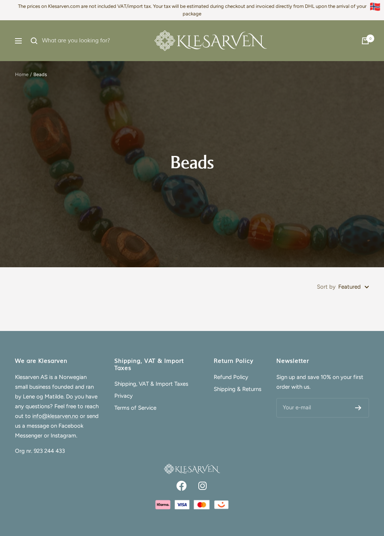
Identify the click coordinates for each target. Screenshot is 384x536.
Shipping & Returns (237, 389)
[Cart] (365, 40)
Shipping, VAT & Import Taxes (151, 383)
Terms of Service (135, 407)
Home (21, 74)
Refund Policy (231, 377)
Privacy (123, 395)
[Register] (358, 407)
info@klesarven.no (55, 416)
